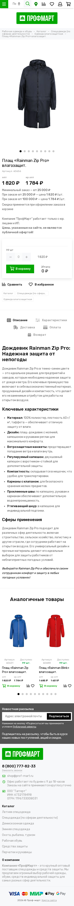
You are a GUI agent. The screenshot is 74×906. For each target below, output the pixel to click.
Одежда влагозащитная (17, 299)
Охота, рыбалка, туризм (18, 835)
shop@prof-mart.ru (20, 776)
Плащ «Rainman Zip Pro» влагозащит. (15, 670)
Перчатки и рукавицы (17, 852)
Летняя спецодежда (16, 812)
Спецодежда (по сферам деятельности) (33, 293)
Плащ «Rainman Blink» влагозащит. (54, 670)
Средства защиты (15, 846)
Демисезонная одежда (18, 823)
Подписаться (59, 716)
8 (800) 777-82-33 (19, 766)
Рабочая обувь (12, 840)
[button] (21, 151)
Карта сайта (49, 900)
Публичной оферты (24, 726)
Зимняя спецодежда (16, 829)
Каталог (8, 293)
